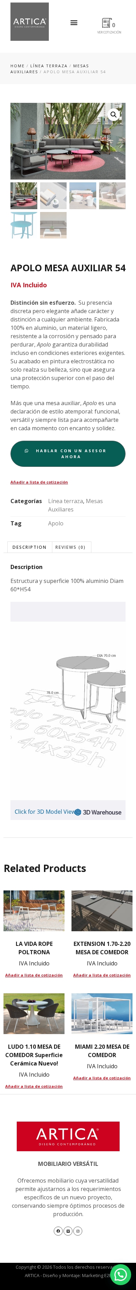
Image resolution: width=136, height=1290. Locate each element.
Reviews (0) (70, 547)
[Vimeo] (68, 1231)
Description (30, 547)
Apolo (55, 523)
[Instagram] (77, 1231)
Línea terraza (49, 65)
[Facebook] (58, 1231)
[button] (74, 22)
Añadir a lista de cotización (39, 482)
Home (17, 65)
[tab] (29, 547)
